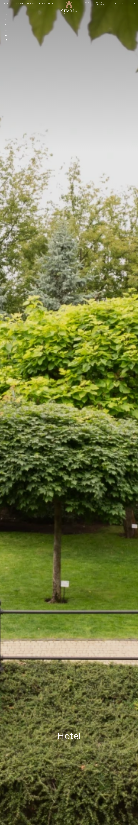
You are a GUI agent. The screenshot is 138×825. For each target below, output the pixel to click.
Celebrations (30, 3)
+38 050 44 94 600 (101, 2)
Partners (50, 3)
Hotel (5, 3)
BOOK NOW (119, 3)
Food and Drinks (17, 3)
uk (131, 3)
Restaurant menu (87, 3)
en (134, 3)
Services (41, 3)
